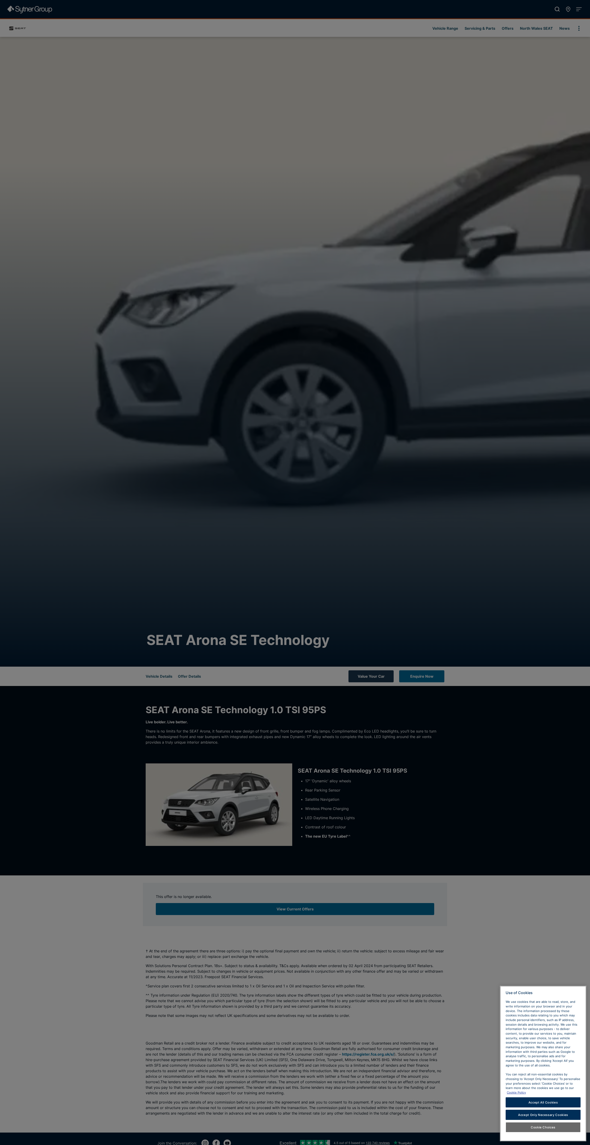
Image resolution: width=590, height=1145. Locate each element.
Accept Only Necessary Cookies (543, 1114)
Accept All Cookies (543, 1102)
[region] (543, 1063)
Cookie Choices (543, 1127)
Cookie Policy (516, 1092)
